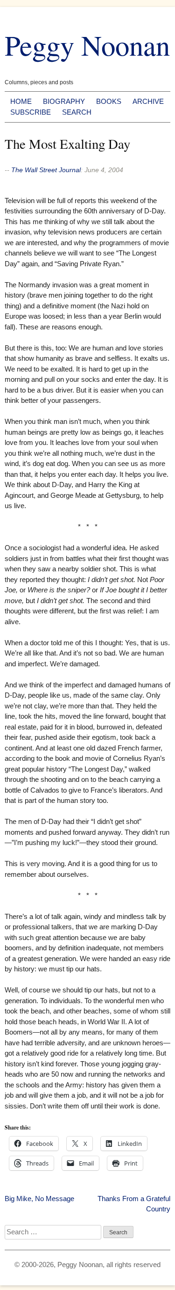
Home (21, 101)
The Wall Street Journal (46, 170)
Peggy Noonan (87, 45)
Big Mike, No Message (39, 1199)
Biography (64, 101)
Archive (148, 101)
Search (76, 112)
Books (108, 101)
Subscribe (30, 112)
